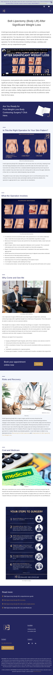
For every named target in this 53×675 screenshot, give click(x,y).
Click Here (38, 364)
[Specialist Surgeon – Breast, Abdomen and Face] (3, 11)
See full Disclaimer (37, 671)
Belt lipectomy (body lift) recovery (14, 600)
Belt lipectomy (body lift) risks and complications (19, 604)
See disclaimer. (43, 3)
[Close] (51, 2)
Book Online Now (7, 647)
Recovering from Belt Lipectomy (20, 433)
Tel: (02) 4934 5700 (6, 643)
